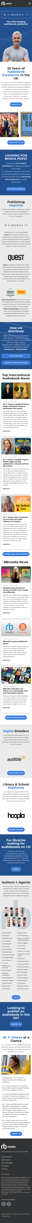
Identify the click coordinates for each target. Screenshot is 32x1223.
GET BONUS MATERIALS (16, 189)
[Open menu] (30, 3)
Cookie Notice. (5, 1216)
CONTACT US (16, 104)
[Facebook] (9, 1204)
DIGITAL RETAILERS (16, 356)
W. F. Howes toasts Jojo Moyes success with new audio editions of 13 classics (15, 519)
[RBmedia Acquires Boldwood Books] (16, 628)
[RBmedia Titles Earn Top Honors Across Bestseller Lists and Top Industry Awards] (16, 675)
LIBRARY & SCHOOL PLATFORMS (16, 363)
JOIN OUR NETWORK (16, 773)
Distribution (6, 1160)
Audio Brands (6, 1157)
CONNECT (16, 869)
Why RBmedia (7, 1163)
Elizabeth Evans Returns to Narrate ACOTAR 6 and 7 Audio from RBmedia (15, 590)
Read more (6, 431)
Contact (4, 1169)
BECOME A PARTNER (16, 829)
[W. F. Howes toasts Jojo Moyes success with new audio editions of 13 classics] (16, 504)
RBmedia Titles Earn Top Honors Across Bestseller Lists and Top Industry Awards (15, 691)
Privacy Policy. (26, 1214)
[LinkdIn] (3, 1204)
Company (5, 1166)
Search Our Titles (16, 142)
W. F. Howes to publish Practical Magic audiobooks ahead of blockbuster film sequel (16, 406)
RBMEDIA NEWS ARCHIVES (16, 717)
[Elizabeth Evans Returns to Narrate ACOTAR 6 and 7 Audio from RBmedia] (16, 574)
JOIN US (16, 997)
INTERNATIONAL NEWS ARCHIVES (16, 554)
